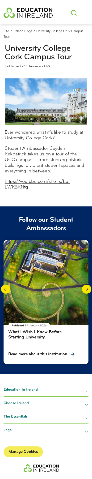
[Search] (74, 13)
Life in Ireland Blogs (18, 31)
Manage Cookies (23, 452)
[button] (5, 289)
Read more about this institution (38, 354)
